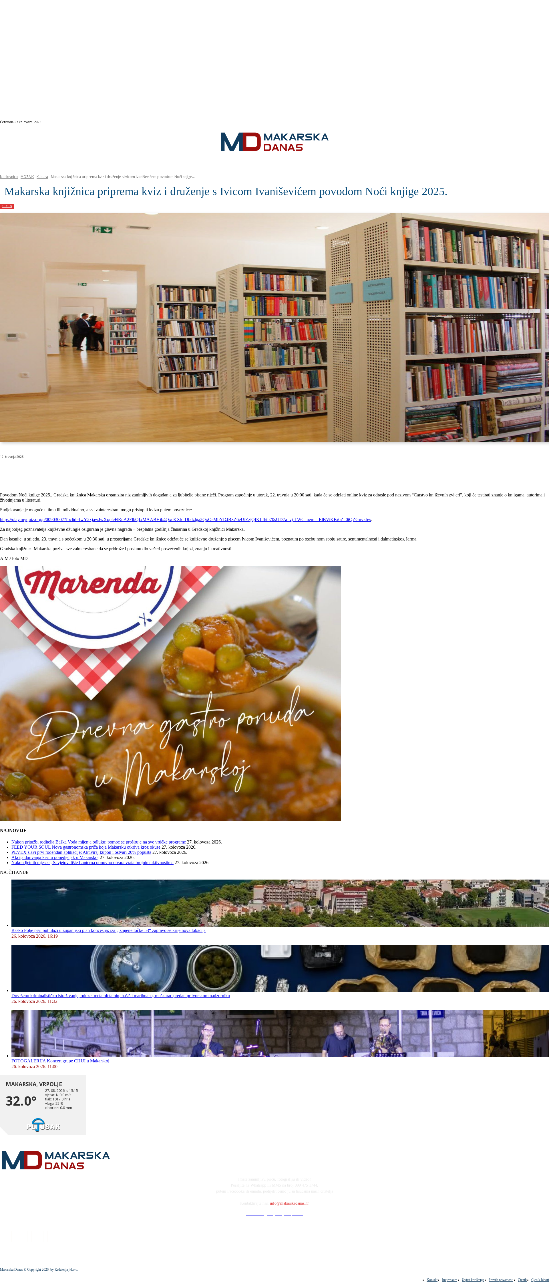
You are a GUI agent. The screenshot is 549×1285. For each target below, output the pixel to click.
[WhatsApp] (91, 471)
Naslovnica (9, 176)
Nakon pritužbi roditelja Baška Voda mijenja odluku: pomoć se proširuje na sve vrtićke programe (98, 841)
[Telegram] (132, 471)
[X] (70, 471)
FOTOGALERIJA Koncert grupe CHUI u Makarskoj (60, 1060)
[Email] (112, 471)
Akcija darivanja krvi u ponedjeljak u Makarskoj (55, 857)
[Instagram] (518, 122)
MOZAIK (27, 176)
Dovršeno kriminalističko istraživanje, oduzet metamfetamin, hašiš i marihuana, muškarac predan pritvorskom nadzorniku (120, 995)
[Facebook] (511, 122)
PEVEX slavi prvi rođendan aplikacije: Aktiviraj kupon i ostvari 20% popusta (81, 852)
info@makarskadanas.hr (289, 1203)
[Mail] (525, 122)
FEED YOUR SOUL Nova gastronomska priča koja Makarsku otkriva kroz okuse (85, 847)
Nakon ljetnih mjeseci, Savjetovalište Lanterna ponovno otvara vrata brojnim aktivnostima (92, 862)
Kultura (42, 176)
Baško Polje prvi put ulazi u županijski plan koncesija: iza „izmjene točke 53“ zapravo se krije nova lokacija (108, 930)
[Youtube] (531, 122)
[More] (153, 471)
